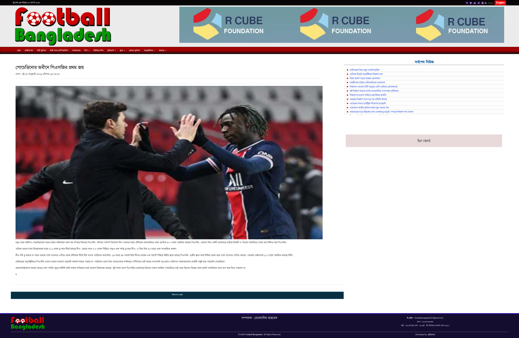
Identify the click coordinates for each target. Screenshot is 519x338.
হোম (19, 50)
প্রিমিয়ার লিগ (99, 50)
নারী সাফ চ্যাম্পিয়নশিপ (59, 50)
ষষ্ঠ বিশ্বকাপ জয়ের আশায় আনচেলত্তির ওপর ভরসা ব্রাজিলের (374, 91)
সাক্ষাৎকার (76, 50)
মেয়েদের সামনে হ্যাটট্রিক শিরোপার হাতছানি (368, 103)
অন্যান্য (162, 50)
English (500, 2)
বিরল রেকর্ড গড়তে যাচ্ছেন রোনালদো (365, 78)
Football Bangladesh (254, 334)
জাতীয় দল (29, 50)
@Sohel (431, 334)
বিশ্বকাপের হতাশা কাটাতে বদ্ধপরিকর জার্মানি (368, 95)
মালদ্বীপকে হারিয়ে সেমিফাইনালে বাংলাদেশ (367, 82)
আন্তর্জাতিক (148, 50)
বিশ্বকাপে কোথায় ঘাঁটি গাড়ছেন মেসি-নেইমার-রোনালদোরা (373, 86)
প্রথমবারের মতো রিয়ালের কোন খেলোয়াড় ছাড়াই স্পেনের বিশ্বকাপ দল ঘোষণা (381, 111)
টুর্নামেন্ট (111, 50)
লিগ (86, 50)
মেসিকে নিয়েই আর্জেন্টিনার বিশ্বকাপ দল (366, 74)
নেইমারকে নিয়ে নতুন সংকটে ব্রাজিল (364, 70)
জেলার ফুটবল (134, 50)
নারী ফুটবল (41, 50)
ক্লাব (122, 50)
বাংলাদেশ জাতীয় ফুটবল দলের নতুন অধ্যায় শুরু (369, 107)
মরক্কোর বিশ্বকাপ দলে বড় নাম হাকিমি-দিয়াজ (368, 99)
